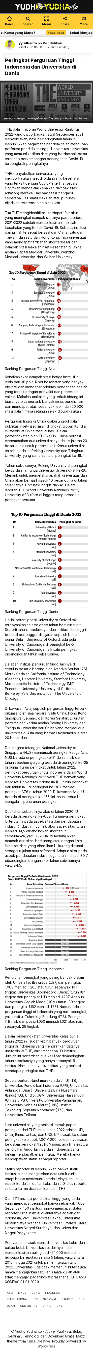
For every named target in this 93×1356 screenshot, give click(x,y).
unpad (46, 1305)
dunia (35, 1292)
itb (35, 1299)
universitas (28, 1305)
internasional (17, 1299)
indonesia (52, 1292)
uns (59, 1305)
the (81, 1299)
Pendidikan (52, 43)
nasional (50, 1299)
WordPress (46, 1346)
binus (22, 1292)
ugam (11, 1305)
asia (10, 1292)
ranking (68, 1299)
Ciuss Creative (38, 1341)
